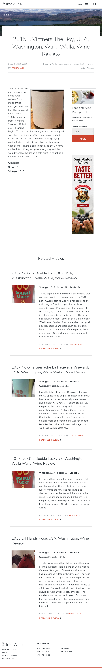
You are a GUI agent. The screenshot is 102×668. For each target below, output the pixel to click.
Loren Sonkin (17, 68)
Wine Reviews (43, 649)
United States (87, 68)
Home (7, 14)
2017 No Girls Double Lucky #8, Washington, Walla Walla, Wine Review (48, 461)
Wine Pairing (43, 652)
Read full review (49, 348)
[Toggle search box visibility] (94, 4)
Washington (65, 64)
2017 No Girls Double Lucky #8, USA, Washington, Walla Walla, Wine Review (44, 276)
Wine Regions (43, 655)
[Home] (4, 3)
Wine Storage (67, 652)
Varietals (65, 649)
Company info (8, 658)
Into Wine (14, 644)
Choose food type (79, 126)
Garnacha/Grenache (83, 64)
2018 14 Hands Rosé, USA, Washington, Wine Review (50, 541)
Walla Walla (51, 64)
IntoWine (14, 4)
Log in (4, 652)
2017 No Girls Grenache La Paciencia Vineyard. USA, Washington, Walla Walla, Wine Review (50, 370)
